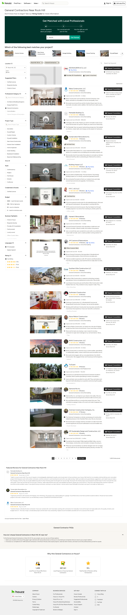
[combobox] (54, 3)
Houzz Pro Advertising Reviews (61, 602)
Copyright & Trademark (38, 609)
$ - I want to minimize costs (14, 210)
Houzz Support (78, 604)
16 (75, 458)
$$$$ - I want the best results (15, 201)
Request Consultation (114, 68)
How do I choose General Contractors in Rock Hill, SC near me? (25, 535)
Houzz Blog (100, 594)
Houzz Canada (78, 594)
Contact (76, 607)
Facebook (100, 599)
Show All (7, 161)
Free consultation (12, 238)
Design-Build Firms (12, 105)
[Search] (43, 3)
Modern (9, 172)
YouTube (99, 602)
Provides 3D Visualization (14, 226)
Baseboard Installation (13, 154)
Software (27, 3)
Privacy (34, 599)
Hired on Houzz (11, 88)
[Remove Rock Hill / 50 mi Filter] (42, 62)
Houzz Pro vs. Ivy (57, 599)
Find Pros (17, 3)
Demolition (10, 129)
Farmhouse (10, 176)
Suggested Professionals (80, 599)
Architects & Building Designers (15, 102)
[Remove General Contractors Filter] (58, 62)
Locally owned (11, 232)
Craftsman (10, 182)
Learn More (26, 518)
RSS (98, 605)
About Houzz (35, 594)
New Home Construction (14, 141)
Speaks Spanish (11, 250)
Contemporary (11, 169)
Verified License (11, 82)
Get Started (75, 37)
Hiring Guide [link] (37, 14)
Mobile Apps (35, 607)
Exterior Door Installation (13, 144)
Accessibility (77, 602)
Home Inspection (12, 147)
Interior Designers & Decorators (15, 114)
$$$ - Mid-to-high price (13, 204)
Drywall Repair (11, 132)
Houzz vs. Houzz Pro (58, 596)
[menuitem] (18, 3)
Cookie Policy (36, 604)
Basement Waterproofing (14, 157)
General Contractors (12, 108)
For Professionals (57, 594)
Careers (34, 596)
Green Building (11, 150)
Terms (34, 602)
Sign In (76, 609)
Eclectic (9, 179)
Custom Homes (11, 135)
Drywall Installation (12, 138)
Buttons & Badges (58, 609)
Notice (39, 599)
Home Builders (11, 111)
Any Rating (10, 259)
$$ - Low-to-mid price (13, 207)
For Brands (56, 607)
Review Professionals (79, 596)
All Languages (11, 247)
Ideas (36, 3)
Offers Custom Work (12, 235)
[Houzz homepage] (6, 3)
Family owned (11, 229)
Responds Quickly (12, 85)
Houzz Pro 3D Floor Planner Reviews (63, 604)
